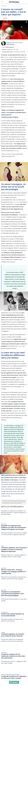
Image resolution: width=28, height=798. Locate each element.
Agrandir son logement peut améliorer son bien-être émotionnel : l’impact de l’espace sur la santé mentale (14, 527)
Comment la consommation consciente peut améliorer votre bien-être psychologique (12, 593)
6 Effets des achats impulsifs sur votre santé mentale (12, 615)
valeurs (5, 57)
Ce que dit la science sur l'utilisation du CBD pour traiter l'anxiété (13, 677)
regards (20, 346)
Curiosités (4, 652)
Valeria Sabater (10, 44)
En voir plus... (14, 682)
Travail (3, 632)
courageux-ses (16, 410)
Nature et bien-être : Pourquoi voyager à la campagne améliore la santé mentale (13, 571)
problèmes (16, 202)
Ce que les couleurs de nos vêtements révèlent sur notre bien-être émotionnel (13, 656)
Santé (2, 546)
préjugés (16, 150)
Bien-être (3, 524)
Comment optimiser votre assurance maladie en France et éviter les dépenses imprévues (14, 549)
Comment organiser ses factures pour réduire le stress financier (12, 635)
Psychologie (4, 5)
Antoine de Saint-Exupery (10, 117)
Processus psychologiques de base (10, 674)
